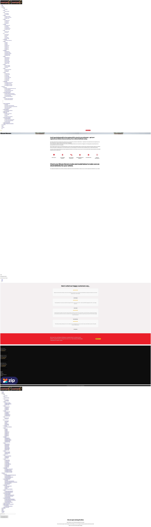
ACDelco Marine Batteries (9, 98)
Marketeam (82, 385)
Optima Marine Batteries (9, 99)
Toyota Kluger (7, 76)
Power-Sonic (7, 114)
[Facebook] (2, 279)
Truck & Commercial (6, 122)
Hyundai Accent (7, 25)
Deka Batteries (7, 108)
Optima (6, 115)
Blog (2, 126)
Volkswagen (5, 81)
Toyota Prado (7, 78)
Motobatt (6, 104)
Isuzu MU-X (6, 32)
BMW (4, 10)
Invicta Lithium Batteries (8, 96)
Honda (4, 19)
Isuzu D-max (7, 31)
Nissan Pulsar (7, 60)
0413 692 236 (3, 350)
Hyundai (4, 24)
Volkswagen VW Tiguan (8, 85)
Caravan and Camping (6, 92)
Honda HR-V (7, 23)
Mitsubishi (4, 50)
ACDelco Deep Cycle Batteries (10, 93)
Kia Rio (6, 36)
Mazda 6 (6, 44)
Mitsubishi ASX (7, 51)
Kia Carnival (7, 34)
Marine (4, 97)
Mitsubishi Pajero (7, 54)
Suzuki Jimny (7, 70)
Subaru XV (6, 67)
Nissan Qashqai (7, 61)
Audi (4, 8)
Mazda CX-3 (7, 46)
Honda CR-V (7, 22)
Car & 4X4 (5, 87)
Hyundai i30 (6, 26)
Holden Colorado (7, 16)
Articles (1, 375)
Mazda (4, 41)
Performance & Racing (6, 117)
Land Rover (5, 39)
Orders (1, 372)
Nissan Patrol (7, 59)
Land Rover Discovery (8, 40)
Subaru (4, 64)
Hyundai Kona (7, 27)
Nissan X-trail (7, 63)
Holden (4, 15)
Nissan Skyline (7, 62)
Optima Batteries (7, 118)
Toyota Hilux (7, 75)
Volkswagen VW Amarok (9, 82)
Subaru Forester (7, 65)
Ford (4, 12)
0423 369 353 (3, 366)
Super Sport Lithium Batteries (9, 105)
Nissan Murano (7, 57)
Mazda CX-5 (7, 47)
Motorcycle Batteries (6, 103)
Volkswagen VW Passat (8, 84)
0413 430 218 (3, 358)
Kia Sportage (7, 38)
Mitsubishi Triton (7, 55)
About (3, 6)
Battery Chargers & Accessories (8, 123)
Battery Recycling (6, 111)
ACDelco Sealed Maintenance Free (10, 88)
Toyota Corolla (7, 74)
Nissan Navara (7, 58)
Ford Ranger (7, 14)
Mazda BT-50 (7, 45)
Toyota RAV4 (7, 79)
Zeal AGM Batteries (8, 95)
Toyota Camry (7, 73)
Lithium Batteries (6, 109)
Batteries (3, 86)
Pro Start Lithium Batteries (9, 120)
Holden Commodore (8, 17)
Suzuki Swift (7, 71)
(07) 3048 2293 (3, 365)
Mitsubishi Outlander (8, 53)
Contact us (98, 338)
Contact (3, 127)
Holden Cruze (7, 18)
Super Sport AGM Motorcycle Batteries (11, 106)
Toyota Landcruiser (8, 77)
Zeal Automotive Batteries (9, 90)
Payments (1, 373)
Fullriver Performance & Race (9, 119)
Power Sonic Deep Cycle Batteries (10, 94)
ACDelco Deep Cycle (8, 113)
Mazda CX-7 (7, 48)
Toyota (4, 72)
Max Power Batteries (8, 107)
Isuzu (4, 30)
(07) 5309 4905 (3, 357)
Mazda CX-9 (7, 49)
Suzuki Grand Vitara (8, 69)
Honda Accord (7, 20)
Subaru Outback (7, 66)
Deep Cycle (5, 112)
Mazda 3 (6, 43)
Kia (3, 33)
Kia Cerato (6, 35)
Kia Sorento (7, 37)
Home (3, 391)
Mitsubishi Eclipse (7, 52)
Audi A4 (6, 9)
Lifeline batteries (7, 121)
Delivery (1, 371)
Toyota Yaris (7, 80)
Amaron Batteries (8, 89)
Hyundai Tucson (7, 29)
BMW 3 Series (7, 11)
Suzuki (4, 68)
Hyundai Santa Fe (7, 28)
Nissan (4, 56)
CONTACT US (88, 130)
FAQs (2, 125)
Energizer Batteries (8, 91)
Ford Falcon (7, 13)
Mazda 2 (6, 42)
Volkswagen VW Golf (8, 83)
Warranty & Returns (3, 374)
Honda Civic (7, 21)
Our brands (3, 124)
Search (3, 512)
